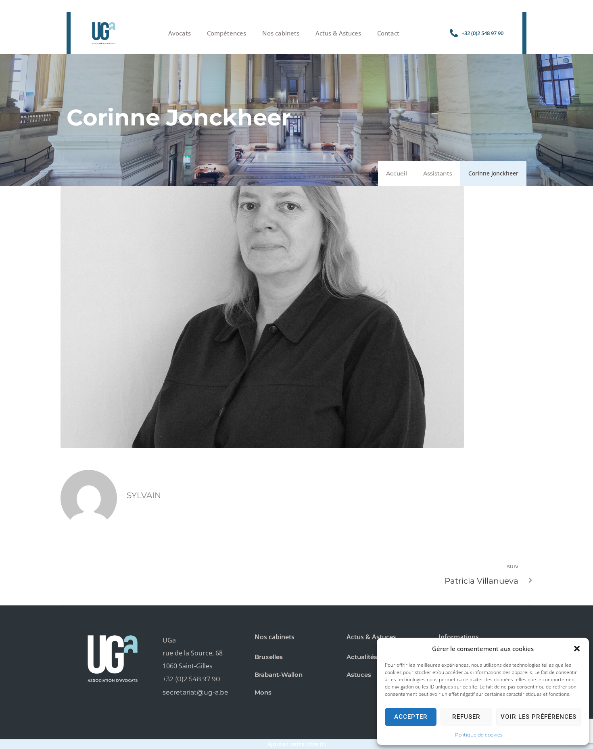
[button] (577, 649)
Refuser (466, 716)
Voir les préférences (538, 716)
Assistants (437, 173)
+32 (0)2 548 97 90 (191, 679)
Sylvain (144, 495)
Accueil (396, 173)
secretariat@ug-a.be (195, 692)
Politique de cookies (479, 735)
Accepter (411, 716)
